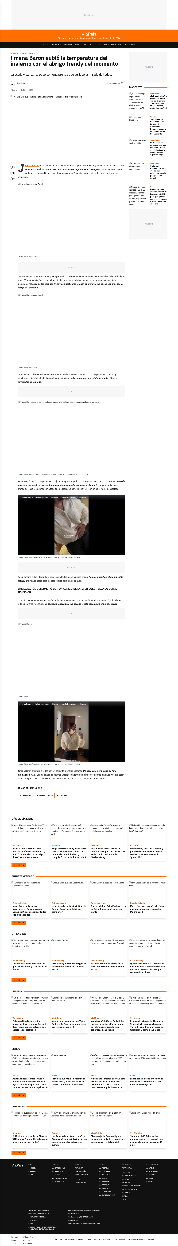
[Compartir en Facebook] (13, 167)
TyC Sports (120, 1240)
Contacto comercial (37, 1217)
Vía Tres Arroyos (59, 1178)
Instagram (62, 795)
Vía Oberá (103, 1178)
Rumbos (149, 1181)
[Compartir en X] (13, 179)
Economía (126, 1182)
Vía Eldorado (105, 1171)
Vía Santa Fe (104, 1181)
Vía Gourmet (151, 1175)
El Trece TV (70, 1240)
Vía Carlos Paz (58, 1168)
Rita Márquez (23, 83)
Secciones (129, 45)
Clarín (54, 1240)
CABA (30, 1175)
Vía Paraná (103, 1188)
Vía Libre (15, 53)
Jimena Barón (32, 165)
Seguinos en (114, 83)
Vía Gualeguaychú (107, 1195)
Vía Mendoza (80, 1182)
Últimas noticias (129, 1176)
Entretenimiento (129, 1189)
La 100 (88, 1240)
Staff (30, 1224)
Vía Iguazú (103, 1175)
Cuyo (105, 45)
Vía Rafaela (104, 1185)
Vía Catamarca (81, 1175)
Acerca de (33, 1220)
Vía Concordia (105, 1192)
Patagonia (115, 45)
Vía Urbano (151, 1168)
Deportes (126, 1193)
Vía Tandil (56, 1175)
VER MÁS (17, 865)
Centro (78, 45)
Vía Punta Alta (58, 1181)
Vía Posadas (104, 1168)
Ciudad (97, 1240)
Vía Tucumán (80, 1171)
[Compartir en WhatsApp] (13, 173)
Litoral (97, 45)
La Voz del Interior (136, 1240)
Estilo (125, 1196)
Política (125, 1179)
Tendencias (28, 53)
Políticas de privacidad (38, 1213)
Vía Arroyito (57, 1171)
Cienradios (107, 1240)
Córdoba (56, 45)
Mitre (80, 1240)
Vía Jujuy (79, 1168)
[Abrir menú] (35, 34)
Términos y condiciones (38, 1210)
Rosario (67, 45)
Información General (131, 1186)
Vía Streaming (152, 1171)
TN (61, 1240)
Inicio (46, 45)
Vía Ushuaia (127, 1168)
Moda (50, 795)
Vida (124, 1199)
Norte (87, 45)
